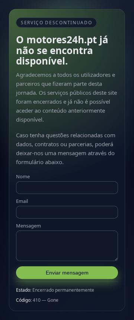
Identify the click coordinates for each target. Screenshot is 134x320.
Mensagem (28, 225)
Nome (23, 176)
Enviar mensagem (67, 273)
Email (22, 201)
